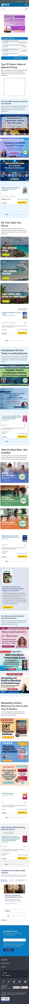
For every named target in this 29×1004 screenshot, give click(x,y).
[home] (5, 4)
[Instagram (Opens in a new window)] (9, 982)
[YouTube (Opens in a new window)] (25, 982)
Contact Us (7, 975)
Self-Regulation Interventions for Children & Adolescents (14, 45)
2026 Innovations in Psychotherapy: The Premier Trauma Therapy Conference (11, 189)
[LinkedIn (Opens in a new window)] (14, 982)
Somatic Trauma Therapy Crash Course (10, 49)
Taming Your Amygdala (7, 793)
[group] (4, 880)
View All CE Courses (8, 833)
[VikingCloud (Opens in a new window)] (5, 999)
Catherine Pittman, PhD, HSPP (7, 795)
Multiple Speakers (5, 420)
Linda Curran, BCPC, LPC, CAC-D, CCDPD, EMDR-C (11, 315)
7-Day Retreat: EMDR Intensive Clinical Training (11, 313)
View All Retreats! (22, 309)
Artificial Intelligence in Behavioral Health (11, 41)
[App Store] (16, 987)
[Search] (26, 8)
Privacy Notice (19, 946)
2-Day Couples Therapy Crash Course (10, 53)
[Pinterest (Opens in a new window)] (20, 982)
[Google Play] (24, 987)
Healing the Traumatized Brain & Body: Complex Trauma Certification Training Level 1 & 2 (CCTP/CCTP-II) (11, 417)
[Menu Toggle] (26, 5)
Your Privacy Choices (11, 994)
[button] (26, 85)
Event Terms (23, 992)
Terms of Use (18, 992)
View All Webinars (18, 58)
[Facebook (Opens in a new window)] (3, 982)
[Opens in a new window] (14, 23)
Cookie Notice (18, 994)
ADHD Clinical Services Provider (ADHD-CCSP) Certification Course (10, 536)
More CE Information (22, 199)
